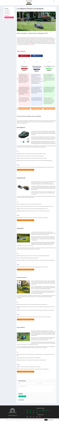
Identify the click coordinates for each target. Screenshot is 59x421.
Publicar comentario (23, 396)
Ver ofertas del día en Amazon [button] (25, 169)
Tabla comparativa (7, 10)
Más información (50, 419)
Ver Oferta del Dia (24, 68)
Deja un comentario (7, 17)
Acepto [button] (46, 419)
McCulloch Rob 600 (7, 13)
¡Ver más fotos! (23, 187)
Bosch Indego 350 (7, 12)
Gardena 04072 (6, 15)
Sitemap (9, 418)
